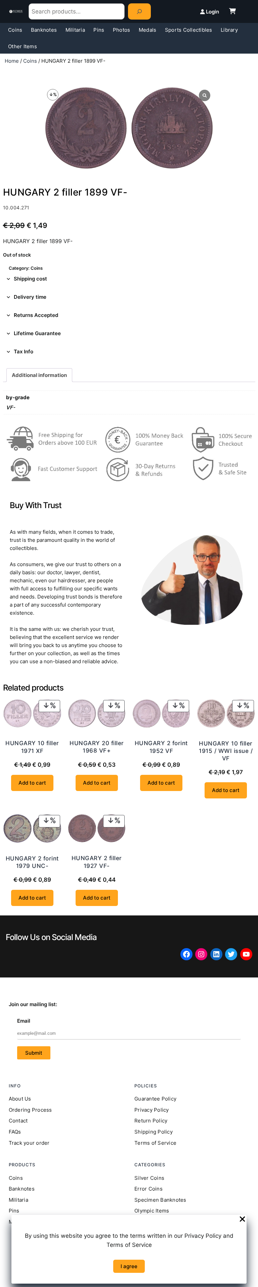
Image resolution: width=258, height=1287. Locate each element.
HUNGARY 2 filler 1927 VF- (97, 862)
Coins (30, 61)
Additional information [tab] (39, 375)
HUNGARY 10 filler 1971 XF (32, 747)
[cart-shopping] (232, 11)
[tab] (129, 278)
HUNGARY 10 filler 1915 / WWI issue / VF (226, 751)
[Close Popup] (242, 1219)
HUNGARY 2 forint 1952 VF (161, 747)
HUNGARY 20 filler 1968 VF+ (97, 747)
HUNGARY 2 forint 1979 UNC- (32, 862)
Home (12, 61)
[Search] (139, 11)
